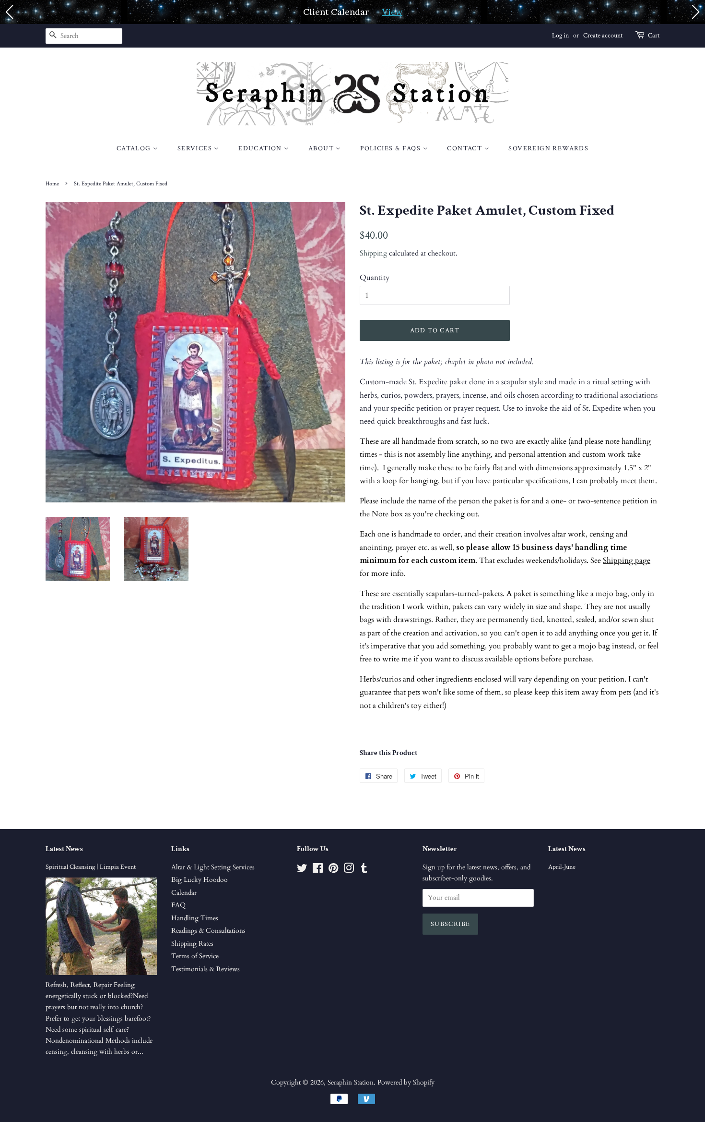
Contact (465, 148)
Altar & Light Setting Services (213, 867)
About (322, 148)
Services (195, 148)
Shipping (373, 253)
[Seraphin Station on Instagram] (348, 870)
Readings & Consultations (208, 931)
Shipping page (626, 560)
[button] (9, 12)
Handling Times (194, 918)
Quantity (374, 277)
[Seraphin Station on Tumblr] (364, 870)
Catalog (135, 148)
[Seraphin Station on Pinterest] (333, 870)
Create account (603, 35)
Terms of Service (195, 956)
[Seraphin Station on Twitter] (302, 870)
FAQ (178, 905)
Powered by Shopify (406, 1082)
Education (261, 148)
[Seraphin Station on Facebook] (317, 870)
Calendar (184, 893)
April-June (562, 867)
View (392, 11)
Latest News (64, 849)
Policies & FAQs (391, 148)
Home (52, 183)
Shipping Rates (192, 943)
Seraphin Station (351, 1082)
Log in (560, 35)
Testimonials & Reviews (205, 969)
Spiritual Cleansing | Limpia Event (91, 867)
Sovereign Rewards (548, 148)
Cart (653, 35)
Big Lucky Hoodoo (199, 880)
